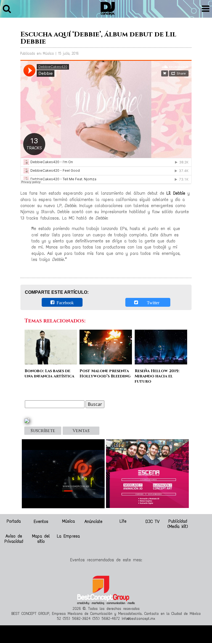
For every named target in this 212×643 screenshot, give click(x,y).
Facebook (64, 302)
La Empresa (68, 536)
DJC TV (152, 521)
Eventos (41, 521)
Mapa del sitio (41, 538)
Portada (14, 521)
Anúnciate (93, 521)
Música (68, 521)
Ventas (81, 431)
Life (123, 521)
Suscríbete (43, 431)
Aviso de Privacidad (13, 538)
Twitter (149, 302)
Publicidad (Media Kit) (177, 523)
